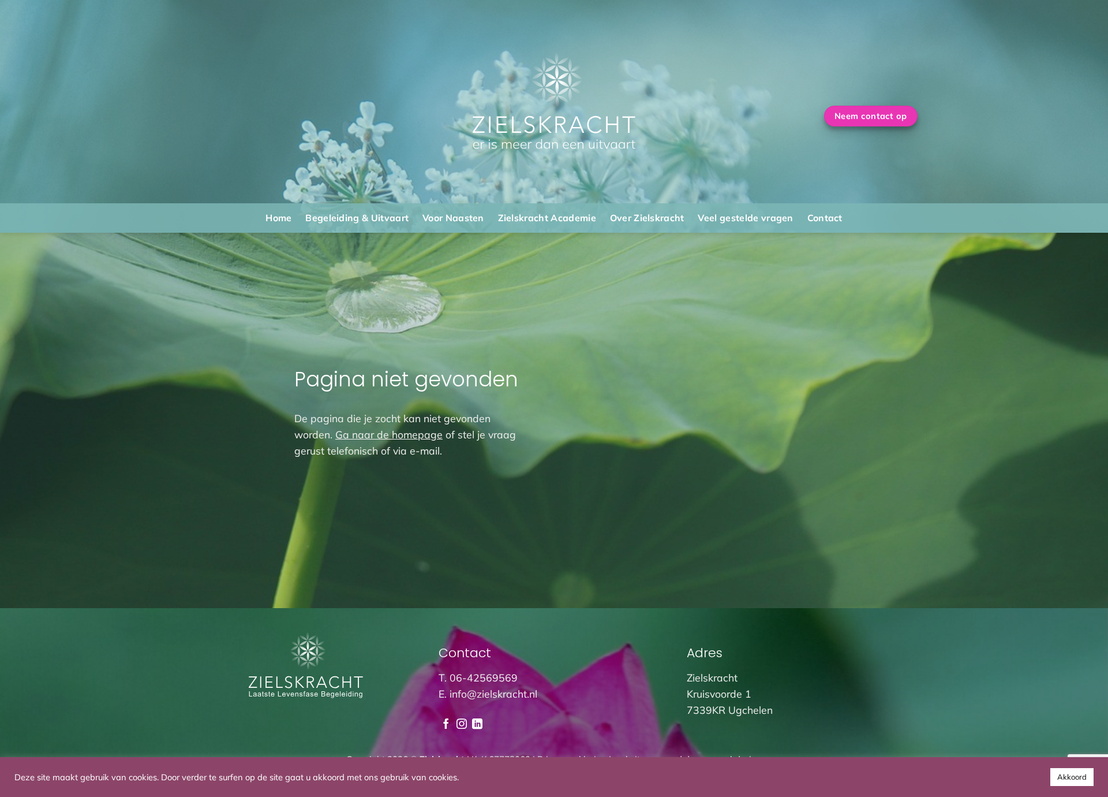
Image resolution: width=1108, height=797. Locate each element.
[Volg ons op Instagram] (461, 725)
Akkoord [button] (1072, 776)
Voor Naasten (453, 218)
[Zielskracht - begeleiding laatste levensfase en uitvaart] (554, 101)
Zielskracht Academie (547, 218)
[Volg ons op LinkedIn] (477, 725)
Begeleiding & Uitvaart (357, 218)
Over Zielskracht (647, 218)
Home (278, 218)
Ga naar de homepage (389, 434)
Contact (825, 218)
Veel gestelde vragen (745, 218)
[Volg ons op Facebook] (446, 725)
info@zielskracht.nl (493, 693)
